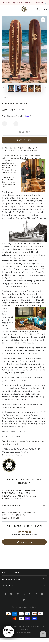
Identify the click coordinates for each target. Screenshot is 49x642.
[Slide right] (46, 89)
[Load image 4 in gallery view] (31, 88)
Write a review (24, 542)
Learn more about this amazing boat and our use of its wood (22, 250)
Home (4, 97)
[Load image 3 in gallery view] (24, 88)
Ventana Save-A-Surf (14, 423)
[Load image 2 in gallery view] (18, 88)
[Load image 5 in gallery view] (38, 88)
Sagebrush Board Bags (13, 418)
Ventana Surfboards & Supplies (23, 626)
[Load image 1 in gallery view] (11, 88)
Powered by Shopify (24, 632)
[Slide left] (3, 89)
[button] (38, 9)
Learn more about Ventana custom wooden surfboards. (20, 149)
